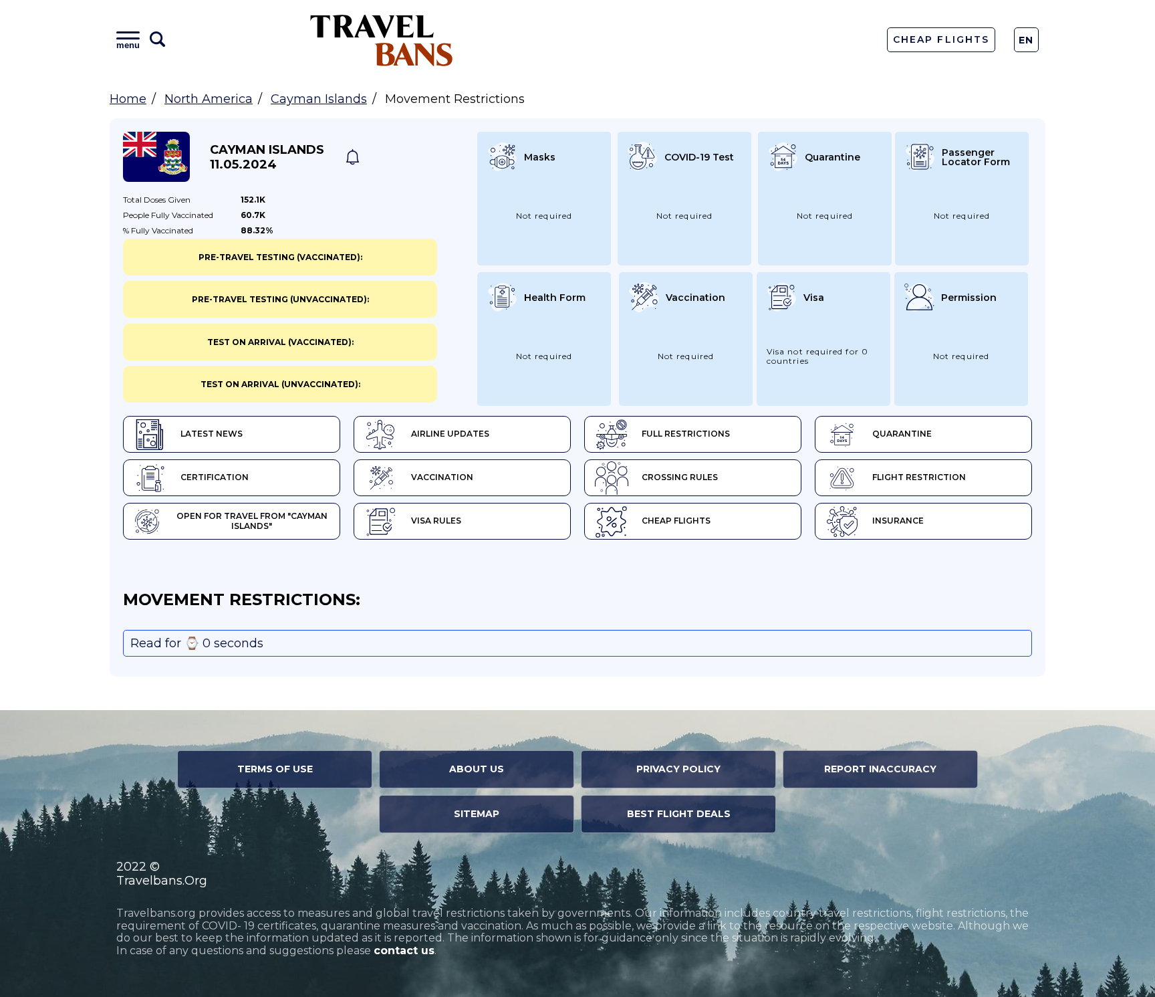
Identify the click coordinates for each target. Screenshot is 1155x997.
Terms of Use (275, 769)
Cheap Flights (941, 39)
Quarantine (902, 434)
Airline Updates (450, 434)
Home (128, 99)
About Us (476, 769)
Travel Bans (381, 39)
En (1026, 40)
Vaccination (442, 477)
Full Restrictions (686, 434)
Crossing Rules (680, 477)
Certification (214, 477)
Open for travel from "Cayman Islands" (252, 521)
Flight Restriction (919, 477)
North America (208, 99)
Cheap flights (676, 521)
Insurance (898, 521)
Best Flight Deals (679, 814)
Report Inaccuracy (880, 769)
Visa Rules (436, 521)
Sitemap (476, 814)
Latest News (211, 434)
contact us (404, 950)
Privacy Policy (678, 769)
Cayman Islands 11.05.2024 (267, 157)
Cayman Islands (319, 99)
